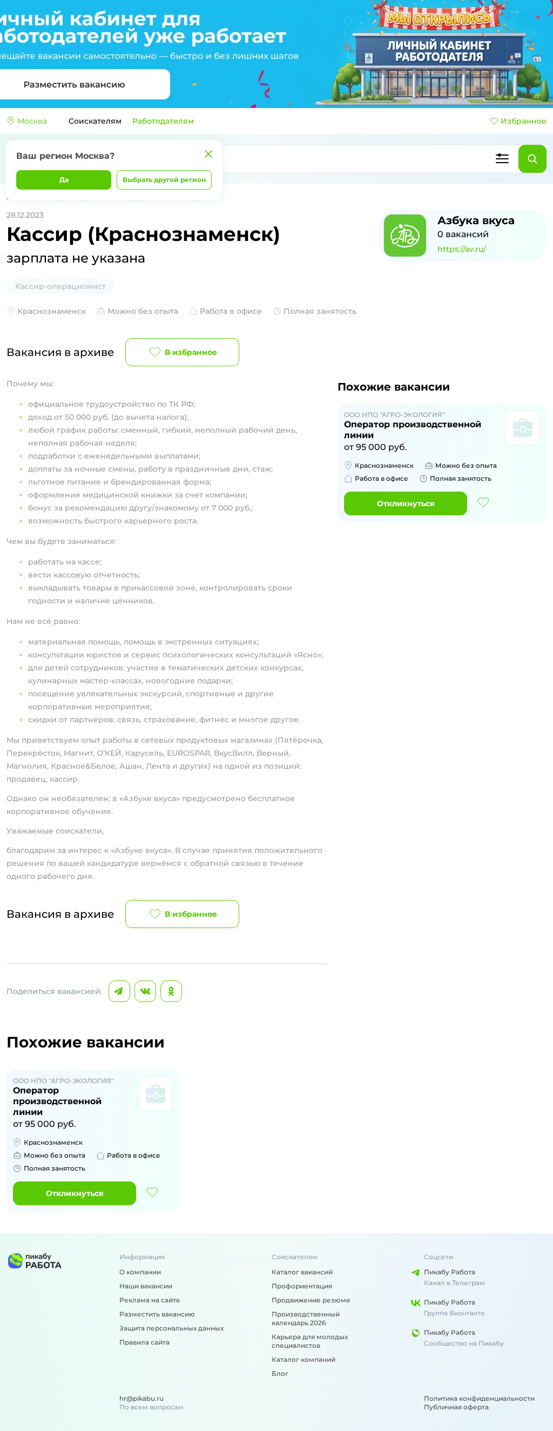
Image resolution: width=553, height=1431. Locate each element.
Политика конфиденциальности (479, 1398)
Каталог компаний (303, 1359)
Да (64, 180)
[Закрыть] (208, 154)
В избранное (191, 352)
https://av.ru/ (461, 249)
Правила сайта (144, 1342)
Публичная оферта (456, 1407)
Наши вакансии (145, 1286)
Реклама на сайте (149, 1300)
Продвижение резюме (311, 1300)
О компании (140, 1272)
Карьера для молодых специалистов (310, 1341)
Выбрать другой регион (164, 180)
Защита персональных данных (171, 1328)
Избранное (524, 121)
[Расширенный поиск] (502, 158)
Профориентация (302, 1286)
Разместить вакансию (157, 1314)
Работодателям (163, 121)
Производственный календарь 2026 (306, 1318)
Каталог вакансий (302, 1272)
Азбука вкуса (476, 220)
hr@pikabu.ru (141, 1398)
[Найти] (532, 159)
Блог (280, 1373)
